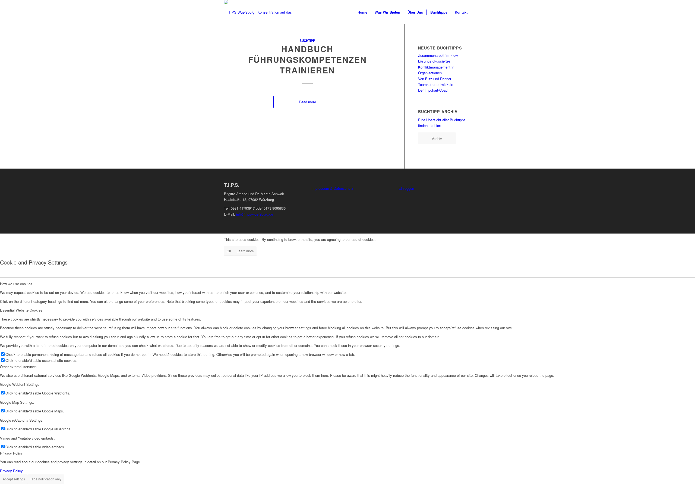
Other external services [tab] (18, 366)
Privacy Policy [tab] (11, 453)
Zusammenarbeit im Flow (438, 55)
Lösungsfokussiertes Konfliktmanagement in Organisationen (436, 66)
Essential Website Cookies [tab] (21, 310)
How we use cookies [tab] (16, 283)
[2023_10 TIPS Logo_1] (260, 12)
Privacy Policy (11, 470)
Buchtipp (307, 40)
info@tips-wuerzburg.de (254, 214)
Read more (307, 101)
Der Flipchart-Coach (433, 90)
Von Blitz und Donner (434, 78)
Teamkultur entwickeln (435, 84)
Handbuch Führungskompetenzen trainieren (307, 59)
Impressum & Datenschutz (332, 188)
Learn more (245, 250)
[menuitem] (362, 12)
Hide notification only (45, 479)
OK (229, 250)
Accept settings (14, 479)
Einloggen (406, 188)
